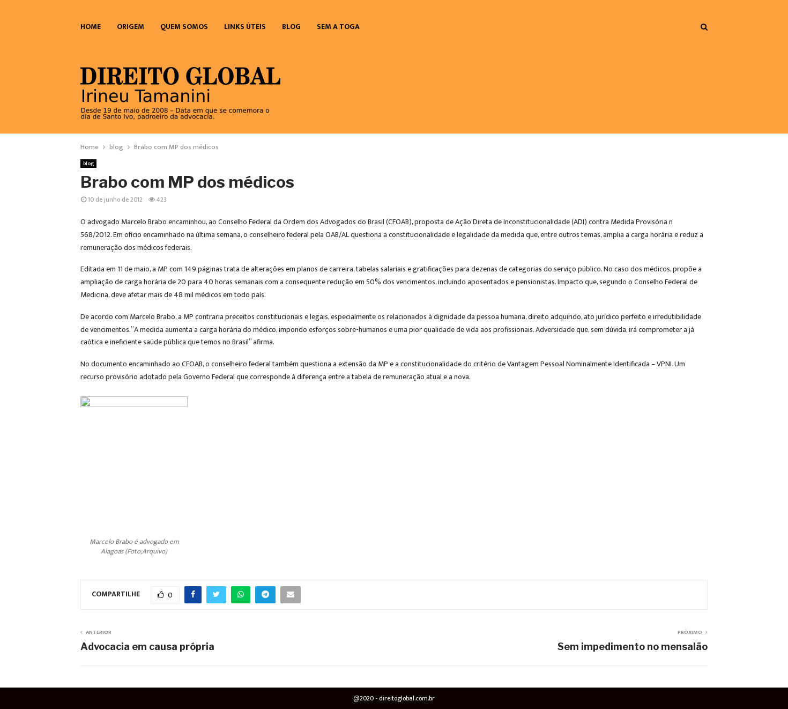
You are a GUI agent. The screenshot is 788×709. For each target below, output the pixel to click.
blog (291, 26)
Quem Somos (184, 26)
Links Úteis (245, 26)
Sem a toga (338, 26)
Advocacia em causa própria (147, 646)
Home (90, 26)
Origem (130, 26)
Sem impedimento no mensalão (632, 646)
